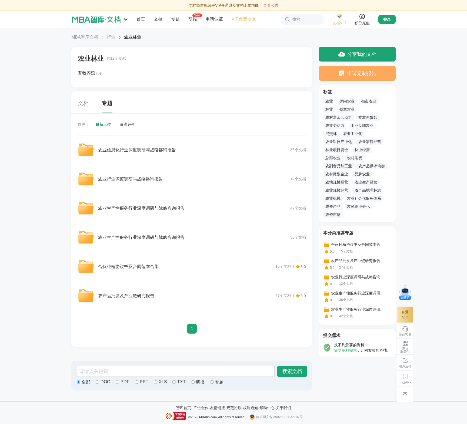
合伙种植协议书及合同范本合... (357, 244)
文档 (158, 19)
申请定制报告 (361, 73)
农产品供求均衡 (371, 166)
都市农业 (368, 101)
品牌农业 (362, 174)
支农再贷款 (367, 117)
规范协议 (234, 408)
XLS (163, 381)
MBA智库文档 (84, 37)
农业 (329, 101)
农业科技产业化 (338, 142)
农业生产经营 (366, 182)
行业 (111, 37)
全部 (86, 382)
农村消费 (354, 158)
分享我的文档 (361, 54)
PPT (144, 381)
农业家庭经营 (369, 142)
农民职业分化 (358, 206)
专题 (175, 19)
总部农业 (333, 158)
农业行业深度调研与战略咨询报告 (130, 179)
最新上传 (103, 124)
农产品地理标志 (368, 190)
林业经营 (362, 150)
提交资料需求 (345, 350)
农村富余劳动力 (338, 117)
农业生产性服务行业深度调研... (357, 293)
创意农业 (347, 109)
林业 (329, 109)
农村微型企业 (336, 174)
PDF (125, 381)
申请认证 (214, 19)
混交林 (331, 133)
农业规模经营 (336, 190)
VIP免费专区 (244, 19)
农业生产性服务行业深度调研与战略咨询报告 (141, 208)
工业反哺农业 (362, 125)
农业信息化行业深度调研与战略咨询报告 (137, 150)
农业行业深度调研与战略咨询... (357, 277)
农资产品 (333, 206)
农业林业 (91, 58)
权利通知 (250, 408)
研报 (192, 18)
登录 (387, 19)
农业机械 (333, 198)
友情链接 (217, 408)
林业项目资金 (336, 150)
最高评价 (127, 124)
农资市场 (333, 214)
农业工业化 (352, 133)
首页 (140, 19)
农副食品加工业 (338, 166)
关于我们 (283, 408)
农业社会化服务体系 (364, 198)
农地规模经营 (336, 182)
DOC (105, 381)
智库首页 (183, 408)
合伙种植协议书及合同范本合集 (128, 266)
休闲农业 (347, 101)
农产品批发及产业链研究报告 (126, 295)
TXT (181, 381)
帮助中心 (267, 408)
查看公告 (270, 5)
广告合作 (201, 408)
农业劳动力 (334, 125)
